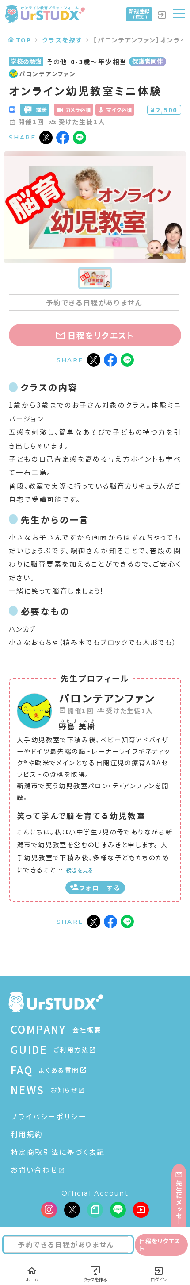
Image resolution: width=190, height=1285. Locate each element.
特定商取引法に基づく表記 (58, 1151)
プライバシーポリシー (49, 1116)
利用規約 (27, 1134)
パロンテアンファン (107, 698)
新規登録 (139, 13)
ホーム (31, 1279)
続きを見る (80, 870)
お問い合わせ (34, 1169)
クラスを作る (95, 1279)
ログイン (158, 1279)
